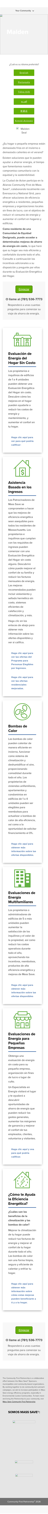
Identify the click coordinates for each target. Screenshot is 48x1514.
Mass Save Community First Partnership (19, 1402)
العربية (24, 101)
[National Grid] (24, 1477)
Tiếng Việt (24, 92)
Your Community (23, 10)
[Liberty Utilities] (24, 1465)
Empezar (24, 289)
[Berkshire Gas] (24, 1427)
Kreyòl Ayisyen (24, 120)
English (24, 72)
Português (24, 82)
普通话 (24, 111)
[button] (22, 437)
